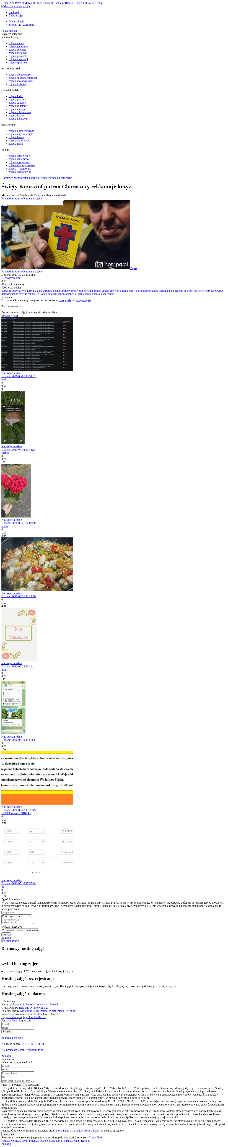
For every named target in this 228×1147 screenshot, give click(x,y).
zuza (39, 290)
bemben (52, 293)
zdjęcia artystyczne (19, 155)
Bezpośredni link (10, 277)
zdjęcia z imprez (18, 109)
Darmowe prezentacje (52, 1010)
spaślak (98, 293)
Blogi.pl (69, 2)
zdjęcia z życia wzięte (21, 134)
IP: (3, 926)
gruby (74, 290)
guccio (147, 290)
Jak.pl (90, 2)
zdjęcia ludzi (16, 96)
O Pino (34, 1007)
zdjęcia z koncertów (20, 112)
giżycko (114, 290)
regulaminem (62, 1130)
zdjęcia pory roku (18, 56)
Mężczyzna (32, 1084)
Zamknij (6, 937)
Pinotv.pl (48, 2)
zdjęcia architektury (19, 74)
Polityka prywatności (38, 1004)
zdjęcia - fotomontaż (20, 168)
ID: (3, 930)
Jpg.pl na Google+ (11, 1017)
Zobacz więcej (9, 315)
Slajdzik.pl (81, 2)
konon (43, 293)
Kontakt (54, 1004)
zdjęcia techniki (17, 84)
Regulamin (19, 1004)
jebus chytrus (19, 293)
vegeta (105, 290)
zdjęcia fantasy (17, 137)
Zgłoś (133, 268)
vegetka (79, 293)
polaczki (188, 290)
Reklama (24, 1007)
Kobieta (16, 1084)
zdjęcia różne (16, 143)
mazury (13, 290)
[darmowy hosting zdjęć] (15, 6)
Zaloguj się (15, 24)
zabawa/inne (49, 177)
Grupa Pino (7, 2)
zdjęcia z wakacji (18, 59)
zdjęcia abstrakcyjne (20, 171)
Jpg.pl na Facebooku (34, 1017)
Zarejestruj (29, 24)
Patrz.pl (19, 2)
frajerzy (66, 290)
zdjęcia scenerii (17, 49)
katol (131, 290)
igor (81, 290)
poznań (57, 290)
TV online (71, 1010)
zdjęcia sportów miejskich (23, 77)
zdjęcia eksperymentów (22, 165)
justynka (32, 290)
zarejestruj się (83, 300)
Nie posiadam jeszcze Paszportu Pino (22, 1049)
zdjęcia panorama (18, 46)
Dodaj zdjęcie (16, 21)
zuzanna (47, 290)
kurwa (5, 290)
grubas (97, 290)
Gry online (26, 1010)
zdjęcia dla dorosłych (20, 140)
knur (60, 293)
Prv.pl (38, 2)
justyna (22, 290)
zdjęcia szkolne (17, 102)
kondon (88, 293)
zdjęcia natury (16, 43)
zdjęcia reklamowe (19, 158)
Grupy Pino (95, 1137)
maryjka (209, 290)
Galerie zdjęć (16, 15)
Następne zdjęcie (32, 198)
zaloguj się (65, 300)
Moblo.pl (29, 2)
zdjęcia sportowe (18, 62)
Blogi (36, 1010)
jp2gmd (123, 290)
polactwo (199, 290)
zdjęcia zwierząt (18, 52)
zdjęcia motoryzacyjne (21, 80)
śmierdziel (108, 293)
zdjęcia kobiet (16, 115)
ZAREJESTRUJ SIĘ (33, 1043)
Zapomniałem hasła (12, 1037)
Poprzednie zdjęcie (12, 198)
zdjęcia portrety (17, 99)
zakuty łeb (33, 293)
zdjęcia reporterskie (19, 162)
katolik (138, 290)
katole (154, 290)
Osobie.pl (58, 2)
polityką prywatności (87, 1130)
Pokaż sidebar (9, 30)
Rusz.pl (99, 2)
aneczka (88, 290)
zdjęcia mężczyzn (18, 118)
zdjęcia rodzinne (18, 105)
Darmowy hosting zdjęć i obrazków (21, 177)
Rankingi (14, 12)
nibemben (68, 293)
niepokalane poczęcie (171, 290)
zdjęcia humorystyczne (21, 130)
